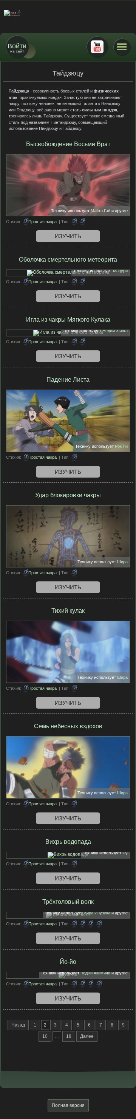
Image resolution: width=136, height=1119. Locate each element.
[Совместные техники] (90, 924)
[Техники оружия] (82, 281)
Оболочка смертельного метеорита (68, 259)
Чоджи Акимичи (95, 973)
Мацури (120, 270)
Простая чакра (42, 221)
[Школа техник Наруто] (68, 13)
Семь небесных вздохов (68, 726)
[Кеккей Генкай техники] (82, 341)
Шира (122, 562)
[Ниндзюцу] (99, 924)
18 (68, 1036)
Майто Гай (100, 210)
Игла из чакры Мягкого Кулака (68, 319)
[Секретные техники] (90, 984)
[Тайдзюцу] (74, 221)
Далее (87, 1036)
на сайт (17, 47)
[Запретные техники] (82, 221)
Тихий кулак (68, 610)
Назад (18, 1025)
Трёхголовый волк (68, 902)
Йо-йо (68, 962)
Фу (125, 853)
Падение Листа (68, 379)
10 (45, 1036)
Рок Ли (121, 446)
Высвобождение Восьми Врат (68, 144)
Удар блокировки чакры (68, 495)
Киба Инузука (97, 913)
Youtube (97, 46)
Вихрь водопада (68, 841)
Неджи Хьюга (115, 330)
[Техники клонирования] (82, 924)
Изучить (68, 236)
